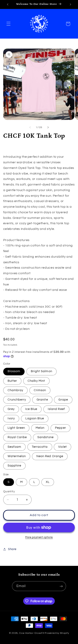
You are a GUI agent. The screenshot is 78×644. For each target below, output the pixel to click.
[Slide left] (30, 127)
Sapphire (14, 465)
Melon (40, 427)
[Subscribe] (61, 586)
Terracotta (40, 446)
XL (48, 482)
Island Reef (56, 409)
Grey (11, 409)
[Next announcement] (70, 4)
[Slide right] (48, 127)
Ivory (11, 418)
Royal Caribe (17, 437)
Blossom (14, 371)
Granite (42, 399)
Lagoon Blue (34, 418)
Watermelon (17, 456)
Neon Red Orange (49, 456)
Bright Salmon (41, 371)
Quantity (9, 491)
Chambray (15, 390)
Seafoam (14, 446)
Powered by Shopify (57, 633)
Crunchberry (17, 399)
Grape (63, 399)
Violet (62, 446)
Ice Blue (31, 409)
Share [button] (12, 549)
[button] (8, 23)
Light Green (16, 427)
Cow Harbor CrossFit (31, 633)
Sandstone (45, 437)
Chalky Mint (36, 380)
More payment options (39, 537)
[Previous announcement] (7, 4)
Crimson (40, 390)
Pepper (60, 427)
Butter (12, 380)
